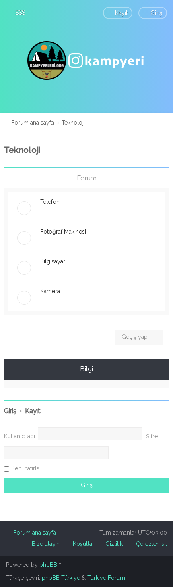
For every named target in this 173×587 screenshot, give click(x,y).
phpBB (48, 565)
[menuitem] (16, 12)
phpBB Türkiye (61, 577)
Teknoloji (22, 150)
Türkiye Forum (106, 577)
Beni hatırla (25, 468)
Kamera (50, 291)
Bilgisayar (52, 261)
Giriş (10, 411)
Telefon (50, 201)
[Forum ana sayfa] (86, 60)
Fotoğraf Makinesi (63, 231)
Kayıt (33, 411)
